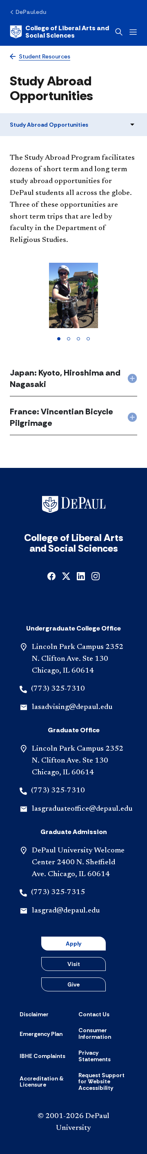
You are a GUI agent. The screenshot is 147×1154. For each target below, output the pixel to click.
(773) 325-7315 (58, 892)
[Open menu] (133, 32)
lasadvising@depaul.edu (72, 707)
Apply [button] (73, 943)
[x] (66, 575)
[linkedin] (81, 575)
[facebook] (51, 575)
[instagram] (95, 575)
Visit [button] (73, 964)
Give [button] (73, 984)
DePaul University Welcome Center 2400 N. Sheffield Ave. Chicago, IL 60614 (78, 862)
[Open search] (118, 32)
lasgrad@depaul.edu (66, 911)
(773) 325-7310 (58, 689)
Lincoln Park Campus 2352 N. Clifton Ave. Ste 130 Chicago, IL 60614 (77, 659)
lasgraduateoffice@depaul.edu (82, 809)
